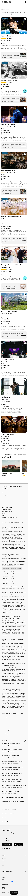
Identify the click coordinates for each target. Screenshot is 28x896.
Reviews (3, 860)
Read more (16, 55)
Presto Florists (5, 732)
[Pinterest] (4, 849)
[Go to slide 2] (12, 33)
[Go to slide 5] (16, 33)
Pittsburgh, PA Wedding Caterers (9, 745)
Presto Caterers (5, 724)
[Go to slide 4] (15, 33)
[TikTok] (11, 849)
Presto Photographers (6, 735)
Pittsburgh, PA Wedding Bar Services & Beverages (13, 801)
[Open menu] (2, 2)
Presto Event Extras (6, 716)
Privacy (3, 877)
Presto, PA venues (5, 9)
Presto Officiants (5, 718)
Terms (3, 879)
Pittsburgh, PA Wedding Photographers (10, 769)
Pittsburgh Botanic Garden (8, 495)
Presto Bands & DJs (6, 728)
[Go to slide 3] (14, 33)
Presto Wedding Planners (7, 730)
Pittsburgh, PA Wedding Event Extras (10, 775)
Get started (7, 844)
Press (3, 865)
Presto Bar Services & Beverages (9, 720)
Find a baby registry (6, 840)
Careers (3, 863)
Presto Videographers (6, 733)
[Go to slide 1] (11, 33)
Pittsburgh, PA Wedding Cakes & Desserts (11, 781)
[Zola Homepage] (7, 2)
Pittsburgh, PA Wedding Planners (9, 757)
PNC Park (4, 513)
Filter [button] (15, 892)
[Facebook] (2, 849)
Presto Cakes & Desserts (7, 722)
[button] (25, 19)
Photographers (10, 5)
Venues (3, 5)
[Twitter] (7, 849)
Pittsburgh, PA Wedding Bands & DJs (10, 751)
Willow (3, 515)
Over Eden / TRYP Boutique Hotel (9, 503)
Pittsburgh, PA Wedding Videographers (10, 763)
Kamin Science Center (7, 497)
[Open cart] (26, 2)
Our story (4, 858)
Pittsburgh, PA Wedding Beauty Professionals (12, 787)
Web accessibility (5, 884)
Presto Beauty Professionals (8, 726)
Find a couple (5, 838)
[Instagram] (9, 849)
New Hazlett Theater (6, 501)
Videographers (18, 5)
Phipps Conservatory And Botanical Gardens (12, 499)
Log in (3, 836)
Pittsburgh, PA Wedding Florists (9, 793)
